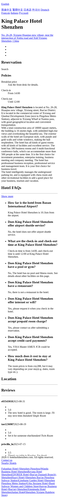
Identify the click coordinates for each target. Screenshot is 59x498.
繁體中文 (17, 9)
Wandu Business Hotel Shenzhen (24, 470)
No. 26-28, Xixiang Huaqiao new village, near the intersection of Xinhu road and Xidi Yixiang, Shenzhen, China (27, 38)
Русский (23, 13)
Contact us (6, 460)
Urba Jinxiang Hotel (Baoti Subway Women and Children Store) (28, 485)
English (5, 4)
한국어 (36, 9)
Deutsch (45, 9)
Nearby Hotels (8, 463)
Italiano (14, 13)
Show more (7, 196)
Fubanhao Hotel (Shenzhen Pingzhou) (21, 468)
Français (5, 13)
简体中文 (6, 9)
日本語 (27, 9)
